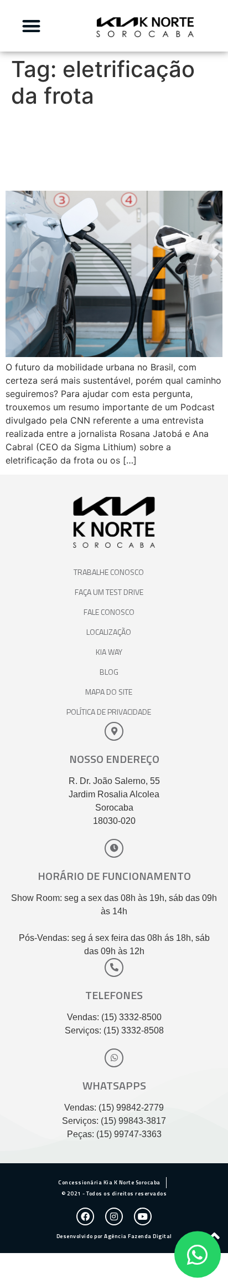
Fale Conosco (109, 612)
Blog (109, 672)
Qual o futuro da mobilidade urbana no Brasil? (96, 150)
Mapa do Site (108, 691)
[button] (31, 25)
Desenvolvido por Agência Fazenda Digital (114, 1236)
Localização (108, 632)
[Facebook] (85, 1216)
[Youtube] (143, 1216)
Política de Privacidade (108, 711)
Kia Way (109, 652)
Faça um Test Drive (109, 592)
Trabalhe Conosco (109, 572)
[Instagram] (114, 1216)
